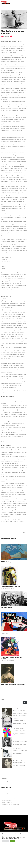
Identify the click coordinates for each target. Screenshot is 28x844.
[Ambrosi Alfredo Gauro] (7, 752)
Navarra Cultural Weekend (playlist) (8, 798)
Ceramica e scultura (5, 588)
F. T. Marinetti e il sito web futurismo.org (10, 804)
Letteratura (3, 562)
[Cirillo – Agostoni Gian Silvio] (7, 732)
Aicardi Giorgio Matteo (17, 738)
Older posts (5, 692)
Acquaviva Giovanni (17, 708)
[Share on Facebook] (23, 533)
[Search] (25, 702)
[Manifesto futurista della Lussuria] (7, 673)
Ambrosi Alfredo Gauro (17, 748)
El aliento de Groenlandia (6, 802)
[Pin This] (24, 533)
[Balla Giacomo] (7, 722)
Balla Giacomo (16, 718)
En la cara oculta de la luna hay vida (9, 795)
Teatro (7, 633)
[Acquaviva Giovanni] (7, 713)
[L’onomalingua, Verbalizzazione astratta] (10, 646)
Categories (4, 778)
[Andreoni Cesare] (7, 763)
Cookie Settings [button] (5, 841)
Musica (7, 609)
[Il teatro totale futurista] (14, 621)
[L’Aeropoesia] (14, 551)
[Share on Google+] (26, 533)
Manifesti (6, 36)
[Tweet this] (22, 533)
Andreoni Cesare (16, 758)
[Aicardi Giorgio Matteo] (7, 742)
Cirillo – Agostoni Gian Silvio (18, 728)
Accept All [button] (13, 841)
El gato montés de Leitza (6, 800)
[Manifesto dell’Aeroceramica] (9, 575)
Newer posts (14, 692)
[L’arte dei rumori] (14, 598)
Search (2, 699)
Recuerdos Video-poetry (6, 793)
